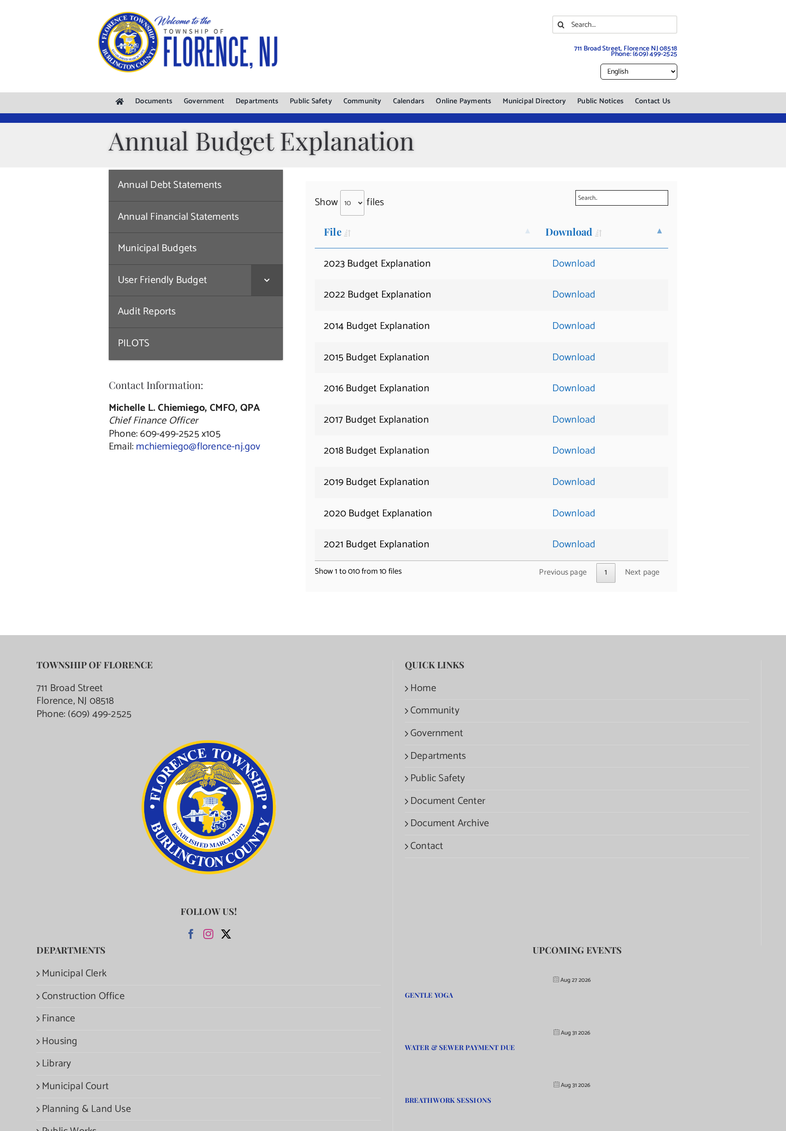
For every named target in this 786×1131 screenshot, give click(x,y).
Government (436, 733)
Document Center (447, 801)
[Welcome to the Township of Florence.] (188, 16)
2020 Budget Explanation (378, 513)
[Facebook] (191, 934)
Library (56, 1063)
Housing (59, 1041)
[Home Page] (120, 101)
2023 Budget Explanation (377, 264)
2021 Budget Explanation (376, 544)
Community (434, 710)
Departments (438, 756)
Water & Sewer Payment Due (460, 1047)
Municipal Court (75, 1086)
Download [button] (574, 264)
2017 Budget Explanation (376, 420)
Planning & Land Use (86, 1109)
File (332, 231)
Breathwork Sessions (448, 1100)
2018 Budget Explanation (376, 451)
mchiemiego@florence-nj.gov (198, 447)
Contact (426, 846)
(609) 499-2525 (655, 54)
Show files (349, 202)
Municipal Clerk (74, 973)
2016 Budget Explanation (376, 388)
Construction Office (83, 996)
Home (423, 688)
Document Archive (449, 823)
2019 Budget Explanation (376, 482)
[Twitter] (226, 934)
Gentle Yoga (429, 995)
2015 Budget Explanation (376, 357)
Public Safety (437, 778)
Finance (58, 1018)
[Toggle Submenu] (267, 280)
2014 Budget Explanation (377, 326)
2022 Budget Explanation (377, 295)
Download (569, 231)
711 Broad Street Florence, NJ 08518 (75, 695)
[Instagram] (208, 934)
